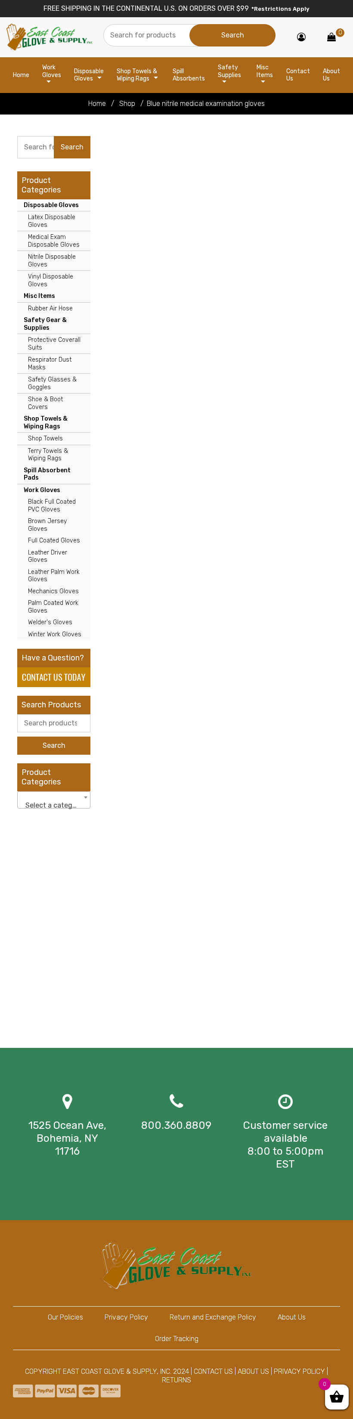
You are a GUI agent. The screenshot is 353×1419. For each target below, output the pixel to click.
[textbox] (54, 805)
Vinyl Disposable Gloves (50, 280)
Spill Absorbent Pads (47, 474)
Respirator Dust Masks (49, 363)
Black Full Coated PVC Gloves (52, 505)
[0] (331, 38)
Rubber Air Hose (50, 308)
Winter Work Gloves (54, 634)
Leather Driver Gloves (47, 556)
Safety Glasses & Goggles (52, 383)
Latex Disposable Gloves (51, 221)
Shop (127, 103)
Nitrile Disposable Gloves (52, 260)
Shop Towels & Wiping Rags (137, 75)
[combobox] (53, 800)
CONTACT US (213, 1371)
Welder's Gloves (50, 622)
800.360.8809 (176, 1125)
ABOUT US (253, 1371)
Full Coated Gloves (54, 540)
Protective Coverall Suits (54, 343)
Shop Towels (45, 438)
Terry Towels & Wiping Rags (48, 454)
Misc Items (265, 71)
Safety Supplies (229, 71)
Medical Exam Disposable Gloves (54, 240)
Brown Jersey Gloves (47, 525)
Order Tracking (176, 1339)
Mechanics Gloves (53, 591)
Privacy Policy (126, 1317)
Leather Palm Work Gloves (54, 575)
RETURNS (176, 1380)
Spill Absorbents (189, 75)
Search (54, 745)
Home (21, 75)
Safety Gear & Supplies (45, 324)
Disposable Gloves (89, 75)
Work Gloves (51, 71)
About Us (331, 75)
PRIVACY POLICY (299, 1371)
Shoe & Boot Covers (45, 403)
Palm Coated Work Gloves (53, 606)
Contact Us (298, 75)
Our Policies (65, 1317)
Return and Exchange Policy (213, 1317)
